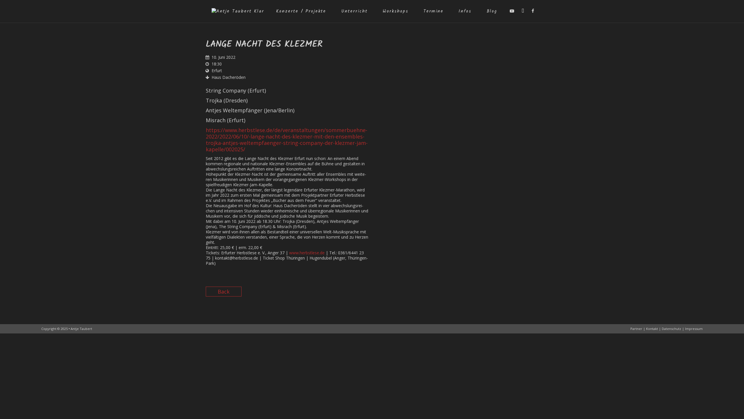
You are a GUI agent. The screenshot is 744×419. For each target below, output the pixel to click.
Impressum (694, 328)
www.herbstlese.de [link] (307, 252)
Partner (636, 328)
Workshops (395, 11)
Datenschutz (671, 328)
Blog (492, 11)
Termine (433, 11)
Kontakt (652, 328)
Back (224, 291)
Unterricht (354, 11)
